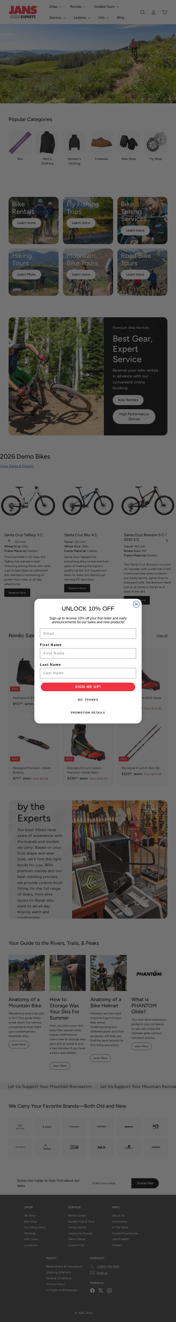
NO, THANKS (88, 699)
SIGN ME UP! (88, 687)
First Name (51, 645)
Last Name (50, 664)
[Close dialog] (136, 604)
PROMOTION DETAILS (88, 712)
